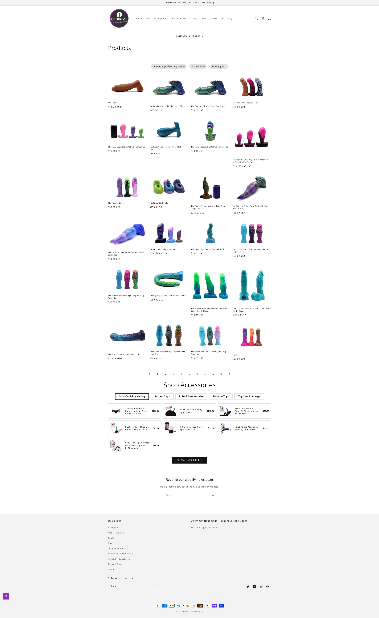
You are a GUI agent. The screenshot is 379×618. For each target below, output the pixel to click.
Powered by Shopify (196, 611)
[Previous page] (149, 374)
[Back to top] (374, 613)
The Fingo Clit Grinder (159, 203)
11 (205, 374)
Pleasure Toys (221, 396)
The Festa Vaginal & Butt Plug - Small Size (209, 147)
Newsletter (113, 527)
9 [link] (189, 373)
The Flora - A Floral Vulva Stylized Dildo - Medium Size (250, 207)
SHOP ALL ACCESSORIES (189, 460)
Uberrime (185, 611)
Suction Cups (162, 396)
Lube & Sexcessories (191, 396)
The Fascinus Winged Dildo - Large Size (167, 106)
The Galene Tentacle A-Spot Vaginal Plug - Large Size (250, 250)
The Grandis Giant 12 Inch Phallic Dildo (125, 354)
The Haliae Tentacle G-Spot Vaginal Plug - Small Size (209, 353)
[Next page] (229, 374)
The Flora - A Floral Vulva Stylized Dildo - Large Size (209, 207)
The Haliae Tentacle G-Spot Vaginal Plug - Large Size (168, 353)
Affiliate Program (116, 532)
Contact (112, 569)
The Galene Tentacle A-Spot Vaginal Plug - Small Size (126, 296)
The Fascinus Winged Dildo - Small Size (208, 106)
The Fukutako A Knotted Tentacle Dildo (208, 249)
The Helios (236, 355)
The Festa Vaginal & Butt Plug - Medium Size (167, 148)
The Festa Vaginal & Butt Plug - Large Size (126, 147)
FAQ (110, 543)
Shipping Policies (116, 548)
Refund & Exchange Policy (120, 553)
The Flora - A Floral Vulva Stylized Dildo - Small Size (126, 253)
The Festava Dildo (116, 203)
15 (221, 374)
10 (197, 374)
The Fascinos (113, 103)
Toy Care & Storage (249, 396)
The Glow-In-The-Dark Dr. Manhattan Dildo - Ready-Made (251, 309)
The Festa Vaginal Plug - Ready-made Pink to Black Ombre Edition (250, 161)
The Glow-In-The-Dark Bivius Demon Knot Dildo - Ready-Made (209, 309)
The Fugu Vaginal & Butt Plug (162, 249)
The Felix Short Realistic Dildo (245, 103)
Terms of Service (116, 564)
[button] (256, 18)
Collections (183, 35)
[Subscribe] (212, 495)
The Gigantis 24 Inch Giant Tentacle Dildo (168, 295)
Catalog (111, 538)
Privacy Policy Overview (119, 558)
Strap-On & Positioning (132, 396)
